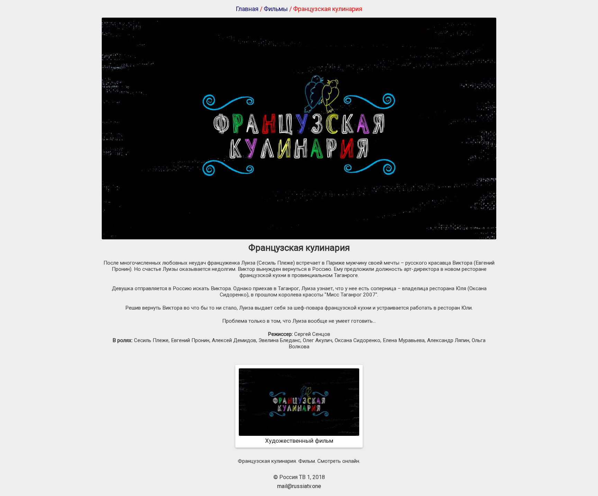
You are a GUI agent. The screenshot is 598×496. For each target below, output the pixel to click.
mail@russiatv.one (299, 486)
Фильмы (276, 8)
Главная (247, 8)
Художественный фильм (299, 440)
